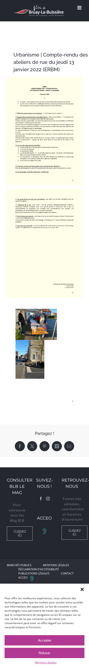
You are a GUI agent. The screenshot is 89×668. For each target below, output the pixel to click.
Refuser (44, 653)
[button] (82, 589)
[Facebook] (41, 498)
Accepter (44, 640)
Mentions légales (46, 662)
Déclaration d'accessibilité (38, 569)
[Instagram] (48, 498)
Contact (67, 573)
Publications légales (34, 573)
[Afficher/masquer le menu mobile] (79, 7)
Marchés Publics (19, 565)
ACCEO (22, 578)
